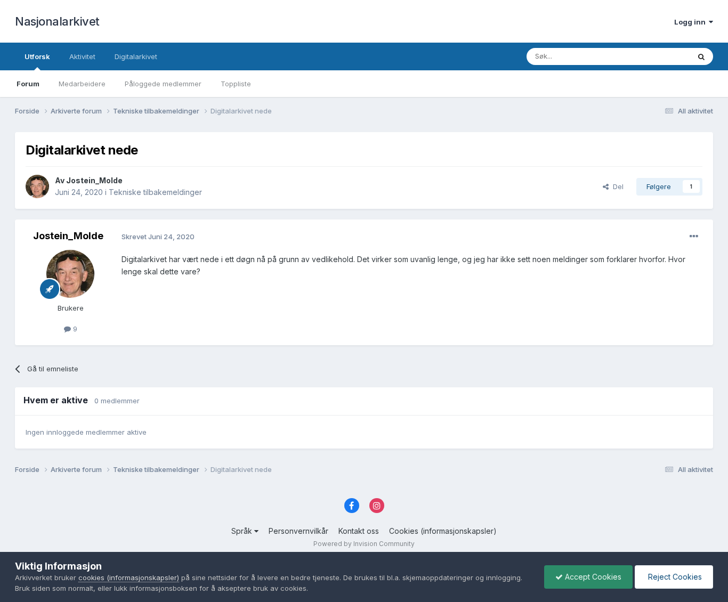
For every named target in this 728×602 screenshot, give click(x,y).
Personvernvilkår (298, 530)
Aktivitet (82, 56)
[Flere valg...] (694, 236)
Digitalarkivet (136, 56)
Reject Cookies (674, 576)
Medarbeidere (82, 83)
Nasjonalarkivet (57, 21)
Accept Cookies (592, 576)
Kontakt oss (358, 530)
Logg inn (691, 22)
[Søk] (701, 56)
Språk (242, 530)
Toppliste (236, 83)
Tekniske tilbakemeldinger (155, 192)
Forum (28, 83)
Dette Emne (656, 56)
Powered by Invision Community (364, 544)
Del (616, 186)
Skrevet (158, 236)
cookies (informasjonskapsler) (128, 577)
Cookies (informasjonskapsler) (443, 530)
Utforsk (37, 56)
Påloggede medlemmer (163, 83)
